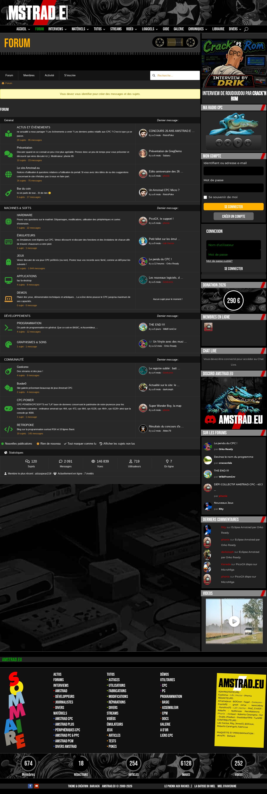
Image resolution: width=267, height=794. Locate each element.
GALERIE (179, 30)
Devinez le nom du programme (233, 456)
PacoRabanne (252, 711)
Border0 (21, 383)
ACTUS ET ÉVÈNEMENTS (33, 127)
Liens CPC (166, 735)
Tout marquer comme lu (82, 443)
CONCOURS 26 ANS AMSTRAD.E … (172, 131)
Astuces (114, 679)
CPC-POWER (25, 400)
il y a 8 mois (155, 389)
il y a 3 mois (155, 135)
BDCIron (237, 701)
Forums (58, 679)
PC (163, 690)
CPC (164, 685)
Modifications (118, 696)
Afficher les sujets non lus (119, 443)
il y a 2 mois (155, 430)
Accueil (21, 30)
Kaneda (226, 564)
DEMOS (22, 292)
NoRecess (236, 710)
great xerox (239, 704)
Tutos (111, 674)
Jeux (110, 730)
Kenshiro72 (225, 707)
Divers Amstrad (66, 746)
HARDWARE (25, 215)
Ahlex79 (167, 430)
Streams (112, 713)
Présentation (24, 147)
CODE (166, 30)
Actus (57, 674)
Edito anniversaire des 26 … (166, 171)
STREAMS (116, 30)
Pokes (113, 746)
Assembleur (170, 707)
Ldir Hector (168, 243)
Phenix (248, 695)
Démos (164, 674)
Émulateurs (115, 724)
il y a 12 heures (156, 263)
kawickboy (257, 705)
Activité (49, 75)
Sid (261, 714)
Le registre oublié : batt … (164, 368)
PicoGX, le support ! (161, 218)
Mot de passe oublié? (219, 261)
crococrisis (225, 462)
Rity (221, 508)
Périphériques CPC (67, 730)
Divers (233, 30)
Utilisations (117, 685)
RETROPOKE (25, 425)
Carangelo (251, 714)
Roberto (242, 714)
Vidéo (129, 30)
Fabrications (117, 690)
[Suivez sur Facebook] (30, 786)
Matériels (60, 713)
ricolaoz (232, 713)
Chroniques (196, 30)
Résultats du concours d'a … (166, 426)
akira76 (221, 735)
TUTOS (98, 30)
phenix (166, 176)
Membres (29, 75)
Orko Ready (172, 263)
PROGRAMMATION (29, 323)
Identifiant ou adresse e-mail (225, 163)
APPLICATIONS (27, 276)
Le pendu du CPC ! (160, 259)
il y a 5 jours (155, 329)
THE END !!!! (157, 324)
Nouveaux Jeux (223, 502)
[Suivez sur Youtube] (36, 786)
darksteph (168, 389)
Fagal (247, 701)
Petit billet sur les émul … (164, 239)
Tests (112, 741)
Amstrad (61, 690)
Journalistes (64, 702)
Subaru (166, 155)
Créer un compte (233, 216)
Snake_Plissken (227, 717)
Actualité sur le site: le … (164, 385)
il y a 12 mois (155, 346)
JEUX (20, 255)
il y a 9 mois (155, 243)
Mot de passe (214, 180)
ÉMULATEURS (26, 235)
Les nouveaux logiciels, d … (166, 277)
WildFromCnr (169, 329)
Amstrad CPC (64, 718)
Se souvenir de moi (223, 197)
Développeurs (64, 696)
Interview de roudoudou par (234, 96)
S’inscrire (70, 75)
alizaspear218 (43, 473)
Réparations (117, 702)
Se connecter (233, 268)
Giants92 (222, 704)
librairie (218, 30)
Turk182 (258, 717)
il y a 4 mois (155, 372)
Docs (165, 718)
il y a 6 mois (155, 155)
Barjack (95, 786)
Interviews (60, 685)
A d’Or (164, 730)
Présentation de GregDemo (165, 151)
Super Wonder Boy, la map (165, 405)
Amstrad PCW (64, 741)
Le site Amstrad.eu (28, 168)
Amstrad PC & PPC (67, 735)
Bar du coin (24, 188)
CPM (165, 713)
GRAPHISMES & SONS (32, 342)
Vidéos (111, 718)
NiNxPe (222, 710)
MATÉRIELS (78, 30)
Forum (39, 30)
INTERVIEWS (55, 30)
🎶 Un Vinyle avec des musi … (168, 341)
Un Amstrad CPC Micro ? (164, 190)
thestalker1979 (244, 717)
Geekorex (168, 282)
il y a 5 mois (155, 176)
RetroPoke (168, 135)
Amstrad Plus (64, 724)
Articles (114, 735)
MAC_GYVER (254, 708)
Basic (165, 702)
